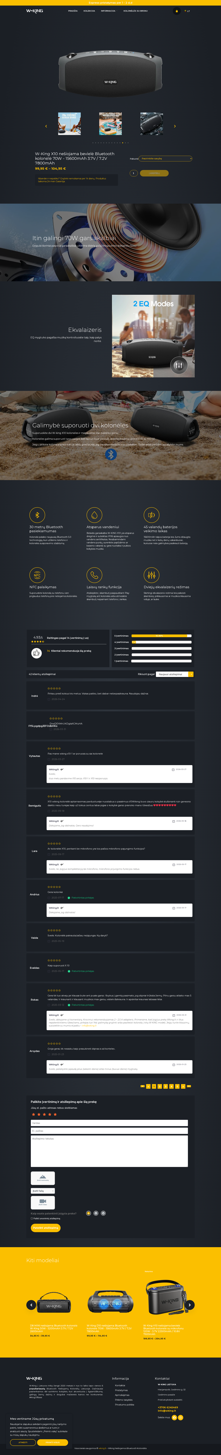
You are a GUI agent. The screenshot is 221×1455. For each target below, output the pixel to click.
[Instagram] (180, 1417)
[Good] (44, 1114)
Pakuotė (134, 159)
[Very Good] (49, 1114)
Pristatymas (121, 1390)
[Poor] (39, 1114)
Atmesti (23, 1442)
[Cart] (177, 11)
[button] (92, 142)
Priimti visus (53, 1442)
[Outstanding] (55, 1114)
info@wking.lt (89, 1025)
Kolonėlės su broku (136, 11)
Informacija (108, 11)
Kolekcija (89, 11)
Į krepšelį (154, 173)
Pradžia (73, 11)
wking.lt (102, 1448)
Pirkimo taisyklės (123, 1400)
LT (188, 11)
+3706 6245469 (168, 1407)
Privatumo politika (124, 1404)
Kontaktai (120, 1385)
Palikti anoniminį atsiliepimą (47, 1218)
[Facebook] (174, 1417)
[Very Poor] (33, 1114)
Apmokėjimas (122, 1395)
